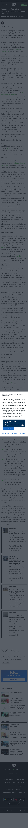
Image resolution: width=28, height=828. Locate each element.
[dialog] (14, 414)
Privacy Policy (22, 433)
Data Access (14, 433)
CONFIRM (8, 428)
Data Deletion (5, 433)
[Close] (25, 394)
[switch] (22, 425)
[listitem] (13, 422)
